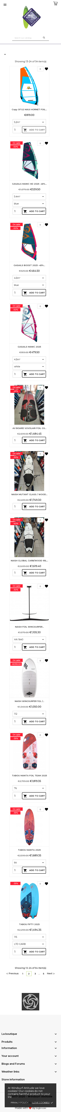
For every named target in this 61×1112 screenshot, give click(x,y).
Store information (13, 1079)
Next (51, 973)
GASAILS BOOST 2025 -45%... (29, 265)
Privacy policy (19, 1102)
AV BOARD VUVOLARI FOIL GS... (29, 428)
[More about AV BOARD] (30, 1002)
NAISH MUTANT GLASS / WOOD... (29, 494)
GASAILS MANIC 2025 (29, 346)
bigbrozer (41, 1108)
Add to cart (34, 130)
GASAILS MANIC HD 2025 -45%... (29, 184)
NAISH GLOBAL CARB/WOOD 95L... (29, 560)
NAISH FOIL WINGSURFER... (29, 627)
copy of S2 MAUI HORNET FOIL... (29, 109)
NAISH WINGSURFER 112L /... (29, 701)
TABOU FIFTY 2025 (29, 924)
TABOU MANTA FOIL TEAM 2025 (29, 775)
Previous (12, 973)
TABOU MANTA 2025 (29, 850)
